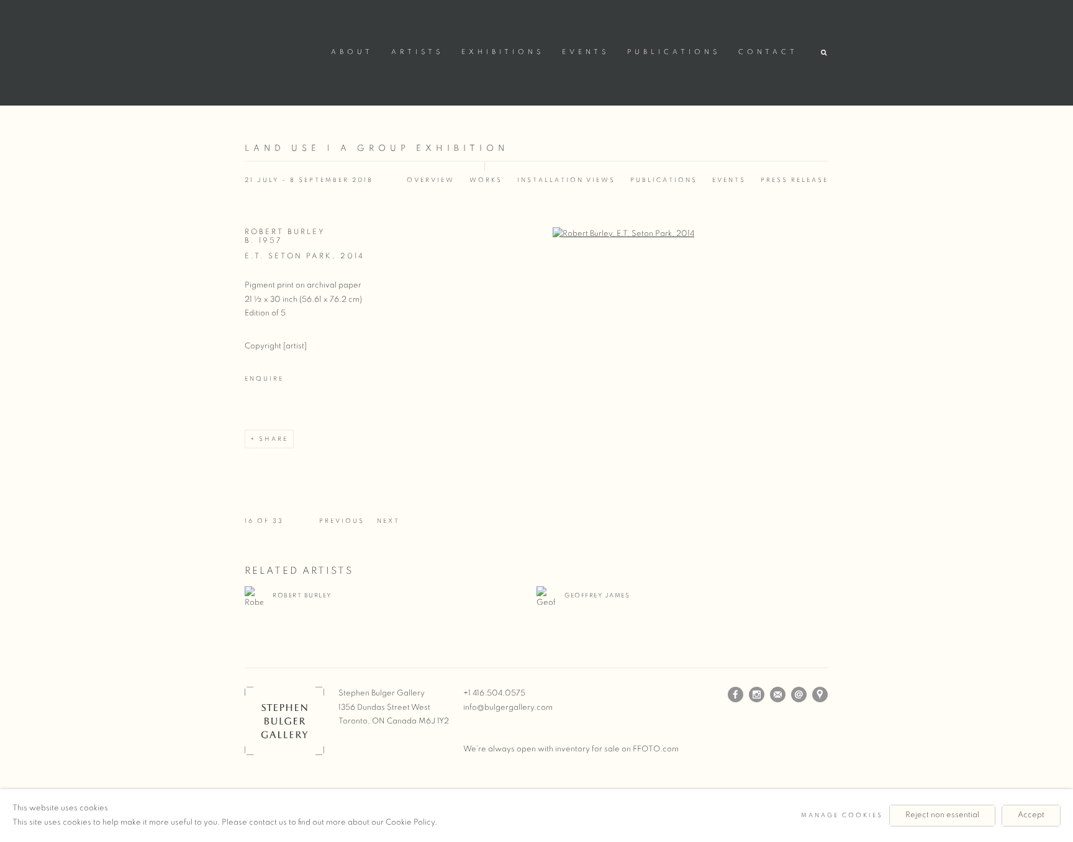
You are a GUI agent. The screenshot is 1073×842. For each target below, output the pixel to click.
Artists (417, 52)
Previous (341, 521)
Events (585, 52)
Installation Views (566, 180)
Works (485, 180)
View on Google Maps (820, 695)
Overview (431, 180)
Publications (673, 52)
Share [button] (273, 439)
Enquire (264, 379)
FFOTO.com (656, 749)
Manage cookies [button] (842, 815)
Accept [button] (1031, 815)
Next (388, 521)
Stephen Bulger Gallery (282, 51)
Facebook (736, 695)
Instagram (757, 695)
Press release (794, 180)
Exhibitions (502, 52)
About (352, 52)
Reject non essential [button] (942, 815)
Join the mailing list (778, 695)
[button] (824, 53)
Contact (768, 52)
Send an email (799, 695)
